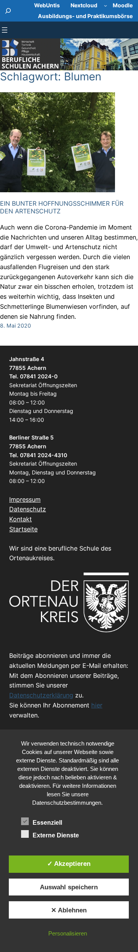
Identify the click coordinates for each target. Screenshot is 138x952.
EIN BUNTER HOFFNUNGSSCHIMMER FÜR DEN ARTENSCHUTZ (61, 207)
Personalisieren (67, 933)
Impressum (25, 499)
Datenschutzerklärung (41, 695)
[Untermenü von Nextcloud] (105, 5)
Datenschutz (27, 509)
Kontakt (20, 519)
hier (96, 705)
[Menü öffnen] (4, 30)
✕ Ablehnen (69, 910)
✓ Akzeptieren (68, 863)
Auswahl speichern (69, 887)
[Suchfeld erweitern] (8, 11)
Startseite (23, 529)
